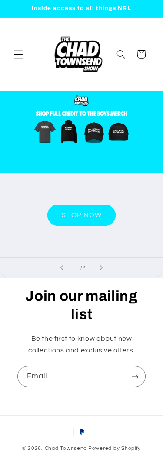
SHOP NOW (81, 215)
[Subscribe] (135, 376)
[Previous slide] (61, 267)
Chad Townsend (66, 448)
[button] (18, 54)
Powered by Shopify (114, 448)
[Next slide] (101, 267)
